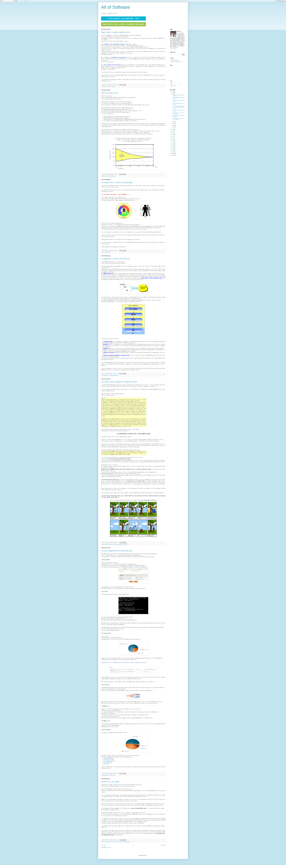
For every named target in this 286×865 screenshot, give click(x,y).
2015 (172, 143)
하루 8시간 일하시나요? (110, 93)
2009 (172, 153)
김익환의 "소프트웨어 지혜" (176, 61)
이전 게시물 (163, 845)
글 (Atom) (109, 847)
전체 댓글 (174, 85)
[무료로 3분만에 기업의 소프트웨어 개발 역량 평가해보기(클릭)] (123, 26)
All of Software (115, 7)
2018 (172, 137)
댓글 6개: (115, 174)
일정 (109, 176)
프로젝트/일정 (112, 176)
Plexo (178, 33)
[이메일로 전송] (119, 85)
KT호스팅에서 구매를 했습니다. (141, 567)
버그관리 (113, 841)
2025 (172, 129)
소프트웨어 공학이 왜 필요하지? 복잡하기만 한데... (119, 382)
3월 (173, 123)
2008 (172, 155)
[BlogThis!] (121, 85)
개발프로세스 (106, 375)
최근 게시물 (104, 845)
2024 (172, 130)
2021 (172, 132)
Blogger (145, 855)
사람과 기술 (106, 86)
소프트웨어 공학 (118, 544)
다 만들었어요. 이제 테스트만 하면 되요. (115, 259)
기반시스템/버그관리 (107, 841)
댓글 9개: (115, 84)
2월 (173, 125)
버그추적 (117, 841)
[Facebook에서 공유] (124, 85)
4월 (173, 121)
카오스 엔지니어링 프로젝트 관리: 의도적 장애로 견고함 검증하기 (178, 107)
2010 (172, 151)
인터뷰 (110, 86)
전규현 (180, 31)
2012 (172, 148)
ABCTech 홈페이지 (175, 60)
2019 (172, 136)
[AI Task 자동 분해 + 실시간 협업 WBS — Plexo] (123, 20)
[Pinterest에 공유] (125, 85)
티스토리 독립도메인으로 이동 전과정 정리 (116, 551)
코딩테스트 (113, 86)
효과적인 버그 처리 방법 (110, 782)
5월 (173, 93)
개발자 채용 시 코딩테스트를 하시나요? (115, 32)
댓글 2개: (115, 250)
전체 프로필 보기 (173, 48)
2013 (172, 146)
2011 (172, 150)
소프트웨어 (106, 544)
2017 (172, 139)
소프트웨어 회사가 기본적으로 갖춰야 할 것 (117, 182)
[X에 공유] (122, 85)
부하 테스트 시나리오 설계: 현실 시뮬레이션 (178, 119)
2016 (172, 141)
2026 (172, 91)
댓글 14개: (116, 542)
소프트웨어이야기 (107, 252)
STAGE (117, 375)
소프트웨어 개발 (112, 375)
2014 (172, 144)
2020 (172, 134)
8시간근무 (106, 176)
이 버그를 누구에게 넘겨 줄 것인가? (115, 784)
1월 (173, 127)
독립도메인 (106, 775)
